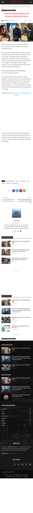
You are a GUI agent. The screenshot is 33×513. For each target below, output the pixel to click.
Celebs (16, 181)
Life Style (9, 183)
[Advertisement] (16, 115)
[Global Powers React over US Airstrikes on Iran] (6, 320)
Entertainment (8, 6)
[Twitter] (17, 190)
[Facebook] (13, 190)
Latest (10, 10)
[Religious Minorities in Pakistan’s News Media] (6, 244)
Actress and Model (10, 181)
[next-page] (5, 266)
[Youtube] (20, 230)
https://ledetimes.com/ (16, 222)
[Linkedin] (17, 230)
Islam (28, 181)
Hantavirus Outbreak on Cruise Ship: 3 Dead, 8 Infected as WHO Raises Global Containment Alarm (21, 310)
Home (3, 6)
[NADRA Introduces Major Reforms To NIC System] (6, 328)
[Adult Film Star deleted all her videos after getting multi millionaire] (6, 252)
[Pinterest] (20, 190)
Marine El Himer (15, 183)
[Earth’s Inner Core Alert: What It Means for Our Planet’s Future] (6, 397)
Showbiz (13, 10)
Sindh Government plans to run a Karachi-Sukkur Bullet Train (24, 201)
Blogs (3, 246)
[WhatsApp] (24, 190)
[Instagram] (15, 230)
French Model (22, 181)
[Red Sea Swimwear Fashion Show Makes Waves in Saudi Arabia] (6, 260)
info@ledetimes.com (14, 453)
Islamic (3, 183)
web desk (7, 20)
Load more (16, 334)
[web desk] (3, 20)
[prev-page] (2, 266)
